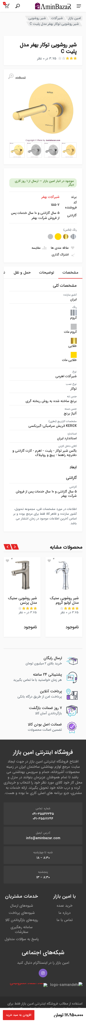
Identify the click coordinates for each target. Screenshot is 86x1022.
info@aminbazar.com (43, 838)
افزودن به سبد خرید (18, 1014)
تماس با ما (65, 920)
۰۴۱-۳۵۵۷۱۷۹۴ (43, 818)
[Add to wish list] (49, 561)
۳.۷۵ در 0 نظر (46, 58)
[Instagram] (43, 973)
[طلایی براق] (65, 236)
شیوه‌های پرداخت (22, 913)
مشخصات (70, 272)
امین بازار (74, 18)
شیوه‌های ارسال (21, 906)
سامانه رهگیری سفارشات (21, 929)
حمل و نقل (22, 272)
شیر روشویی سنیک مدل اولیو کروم (64, 600)
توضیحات (46, 272)
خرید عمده (64, 906)
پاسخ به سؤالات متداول (22, 939)
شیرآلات (57, 18)
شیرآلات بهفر (50, 197)
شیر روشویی (37, 18)
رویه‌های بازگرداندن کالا (21, 920)
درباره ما (64, 913)
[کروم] (73, 236)
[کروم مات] (50, 236)
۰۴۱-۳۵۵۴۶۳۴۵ (43, 813)
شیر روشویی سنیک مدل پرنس (22, 600)
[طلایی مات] (58, 236)
